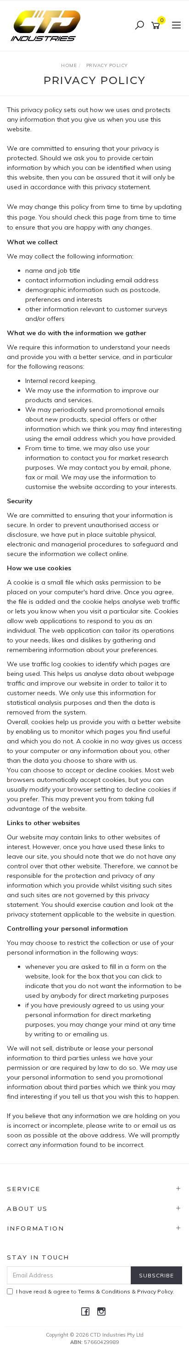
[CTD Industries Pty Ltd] (48, 25)
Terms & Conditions (104, 1291)
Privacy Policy (155, 1291)
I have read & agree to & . (95, 1291)
